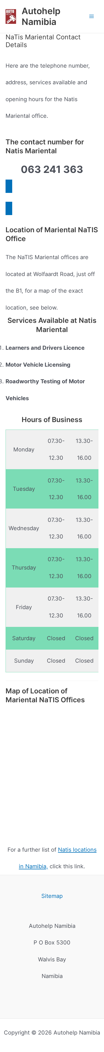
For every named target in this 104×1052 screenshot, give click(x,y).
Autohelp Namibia (41, 16)
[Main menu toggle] (91, 16)
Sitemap (52, 896)
